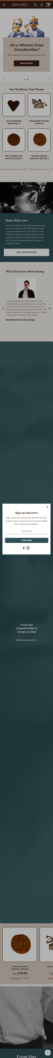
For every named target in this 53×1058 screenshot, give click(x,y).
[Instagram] (27, 548)
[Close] (47, 507)
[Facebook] (23, 548)
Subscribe (27, 540)
